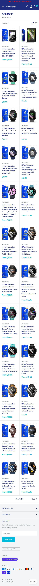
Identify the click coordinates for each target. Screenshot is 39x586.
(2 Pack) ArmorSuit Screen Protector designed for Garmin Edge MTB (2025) (8, 52)
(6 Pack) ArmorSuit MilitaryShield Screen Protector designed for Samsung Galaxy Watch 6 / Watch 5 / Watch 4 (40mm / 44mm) (9, 210)
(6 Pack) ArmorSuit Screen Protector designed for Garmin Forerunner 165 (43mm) (9, 330)
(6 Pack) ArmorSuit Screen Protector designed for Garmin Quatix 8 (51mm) (8, 484)
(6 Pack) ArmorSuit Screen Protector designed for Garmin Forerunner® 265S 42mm (28, 368)
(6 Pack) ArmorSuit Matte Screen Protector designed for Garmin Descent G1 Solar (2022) (29, 169)
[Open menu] (3, 6)
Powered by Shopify (7, 582)
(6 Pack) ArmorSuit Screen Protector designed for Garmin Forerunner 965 (28, 330)
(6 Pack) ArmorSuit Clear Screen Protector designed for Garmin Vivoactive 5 (9, 169)
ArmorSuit (5, 46)
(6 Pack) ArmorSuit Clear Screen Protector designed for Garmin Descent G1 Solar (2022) (29, 93)
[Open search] (27, 6)
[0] (35, 6)
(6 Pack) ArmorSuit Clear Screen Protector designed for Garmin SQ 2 (29, 132)
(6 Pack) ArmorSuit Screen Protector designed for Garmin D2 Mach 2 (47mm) (29, 250)
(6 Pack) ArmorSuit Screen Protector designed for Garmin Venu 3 (28, 484)
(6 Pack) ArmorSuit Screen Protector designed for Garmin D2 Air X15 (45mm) (9, 250)
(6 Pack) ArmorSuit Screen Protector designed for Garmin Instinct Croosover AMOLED (8, 408)
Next (33, 499)
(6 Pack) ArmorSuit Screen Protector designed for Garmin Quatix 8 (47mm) (28, 447)
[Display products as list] (36, 23)
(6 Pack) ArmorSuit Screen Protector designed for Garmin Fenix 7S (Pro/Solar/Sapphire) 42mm (29, 290)
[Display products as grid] (33, 23)
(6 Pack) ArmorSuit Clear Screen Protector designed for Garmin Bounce (9, 94)
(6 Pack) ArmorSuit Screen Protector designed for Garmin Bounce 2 (28, 208)
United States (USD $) (9, 549)
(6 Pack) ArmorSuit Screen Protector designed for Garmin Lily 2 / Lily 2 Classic (8, 447)
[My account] (31, 6)
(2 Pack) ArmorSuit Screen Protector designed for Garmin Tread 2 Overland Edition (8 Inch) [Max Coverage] (28, 54)
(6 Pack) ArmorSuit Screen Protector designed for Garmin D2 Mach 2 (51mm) (9, 288)
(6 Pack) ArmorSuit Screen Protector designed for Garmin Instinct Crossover (28, 407)
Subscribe (8, 539)
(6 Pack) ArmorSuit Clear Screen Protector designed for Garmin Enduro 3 (9, 132)
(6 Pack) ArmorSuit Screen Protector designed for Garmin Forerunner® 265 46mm (9, 367)
